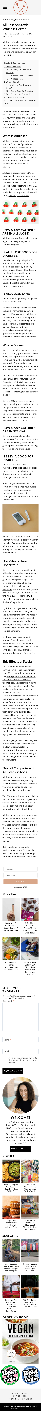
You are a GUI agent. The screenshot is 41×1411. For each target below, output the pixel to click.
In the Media (20, 1396)
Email (6, 1051)
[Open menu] (5, 7)
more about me (20, 1149)
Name (7, 1039)
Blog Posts (15, 19)
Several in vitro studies (20, 702)
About (25, 1393)
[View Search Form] (37, 7)
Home (5, 19)
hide (23, 63)
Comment (8, 1001)
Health (26, 19)
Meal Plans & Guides (20, 1399)
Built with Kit (20, 887)
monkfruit (7, 589)
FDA (19, 301)
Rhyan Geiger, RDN (12, 34)
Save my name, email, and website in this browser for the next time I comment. (22, 1060)
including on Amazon (19, 195)
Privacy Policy (25, 1408)
